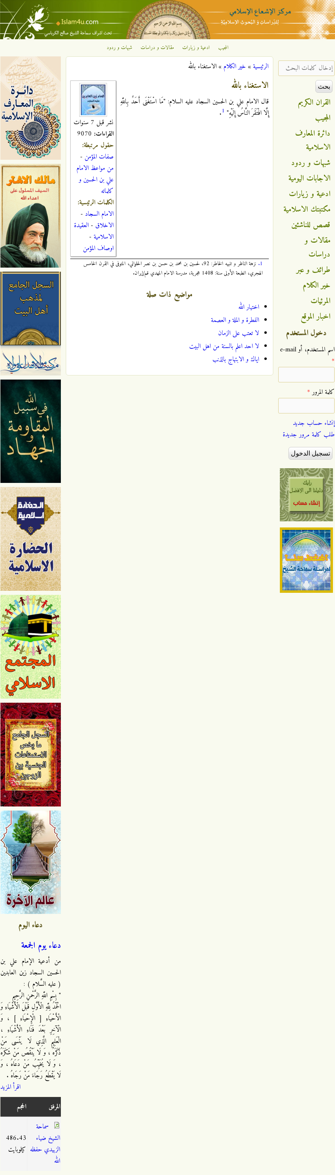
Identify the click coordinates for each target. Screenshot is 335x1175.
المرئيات (320, 301)
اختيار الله (248, 307)
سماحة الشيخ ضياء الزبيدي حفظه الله (45, 1144)
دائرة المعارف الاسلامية (313, 140)
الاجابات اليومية (309, 178)
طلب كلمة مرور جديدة (309, 434)
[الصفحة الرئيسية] (167, 37)
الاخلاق (104, 225)
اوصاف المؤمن (98, 248)
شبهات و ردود (119, 47)
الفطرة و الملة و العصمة (235, 320)
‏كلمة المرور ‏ (321, 392)
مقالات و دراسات (157, 47)
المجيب (223, 47)
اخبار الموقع (316, 317)
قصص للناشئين (311, 225)
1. (260, 263)
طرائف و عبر (314, 270)
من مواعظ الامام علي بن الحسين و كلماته (95, 180)
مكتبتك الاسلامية (307, 210)
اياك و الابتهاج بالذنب (235, 359)
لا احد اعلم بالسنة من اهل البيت (224, 346)
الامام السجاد (99, 214)
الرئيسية (260, 66)
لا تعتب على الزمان (238, 333)
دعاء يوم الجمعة (41, 945)
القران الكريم (314, 102)
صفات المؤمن (99, 157)
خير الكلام (234, 66)
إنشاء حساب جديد (314, 423)
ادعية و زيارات (196, 47)
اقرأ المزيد (10, 1087)
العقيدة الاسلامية (94, 231)
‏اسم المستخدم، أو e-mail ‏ (307, 355)
